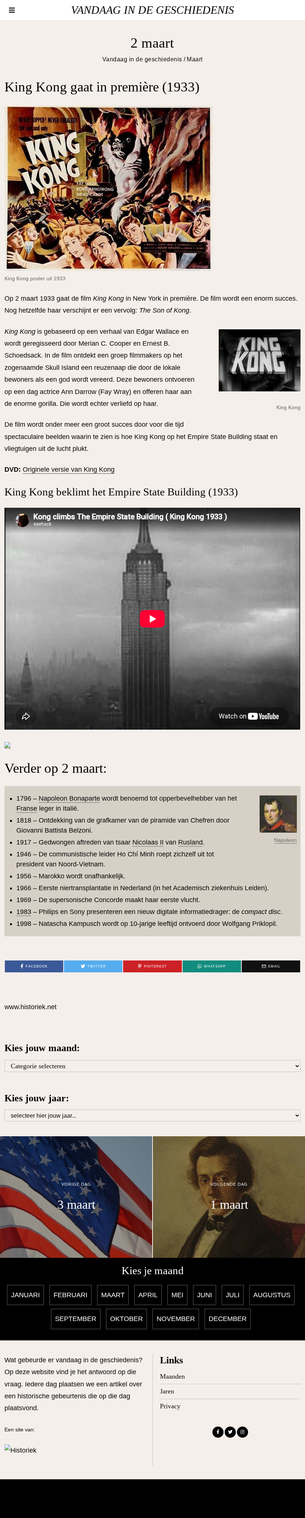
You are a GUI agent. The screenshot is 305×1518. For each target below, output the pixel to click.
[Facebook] (218, 1432)
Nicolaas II (148, 842)
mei (177, 1295)
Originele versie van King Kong (69, 469)
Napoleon (285, 840)
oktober (126, 1318)
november (176, 1318)
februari (70, 1295)
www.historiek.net (30, 1007)
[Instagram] (242, 1432)
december (228, 1318)
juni (204, 1295)
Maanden (172, 1376)
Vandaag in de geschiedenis (142, 59)
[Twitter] (230, 1432)
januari (25, 1295)
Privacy (170, 1406)
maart (113, 1295)
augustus (271, 1295)
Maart (195, 59)
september (75, 1318)
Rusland (190, 842)
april (148, 1295)
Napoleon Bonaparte (69, 798)
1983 (23, 911)
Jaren (167, 1391)
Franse (26, 808)
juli (233, 1295)
